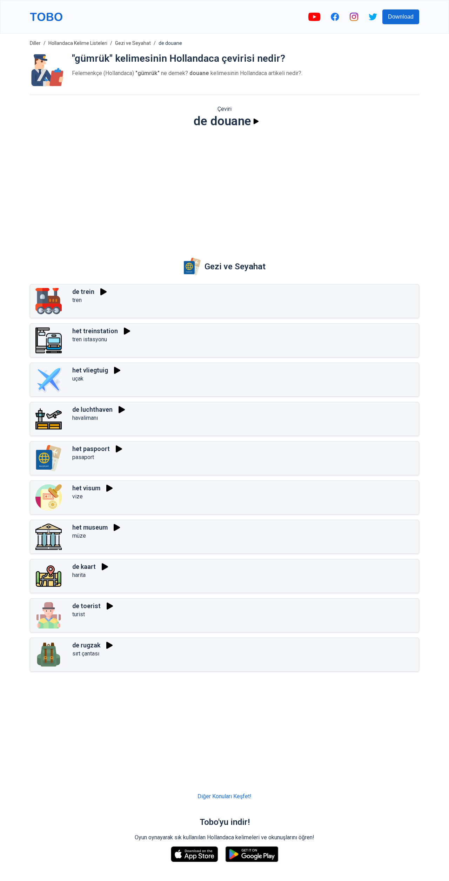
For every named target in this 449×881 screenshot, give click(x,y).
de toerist (86, 606)
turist (78, 614)
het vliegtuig (90, 370)
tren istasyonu (89, 339)
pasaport (83, 457)
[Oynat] (256, 121)
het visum (86, 488)
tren (77, 300)
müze (79, 535)
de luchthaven (92, 409)
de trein (83, 291)
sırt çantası (85, 653)
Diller (35, 43)
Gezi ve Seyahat (133, 43)
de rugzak (86, 645)
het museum (90, 527)
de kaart (84, 566)
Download (401, 17)
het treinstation (95, 331)
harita (79, 575)
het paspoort (91, 448)
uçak (77, 378)
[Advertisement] (224, 188)
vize (77, 496)
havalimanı (85, 418)
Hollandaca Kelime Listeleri (77, 43)
